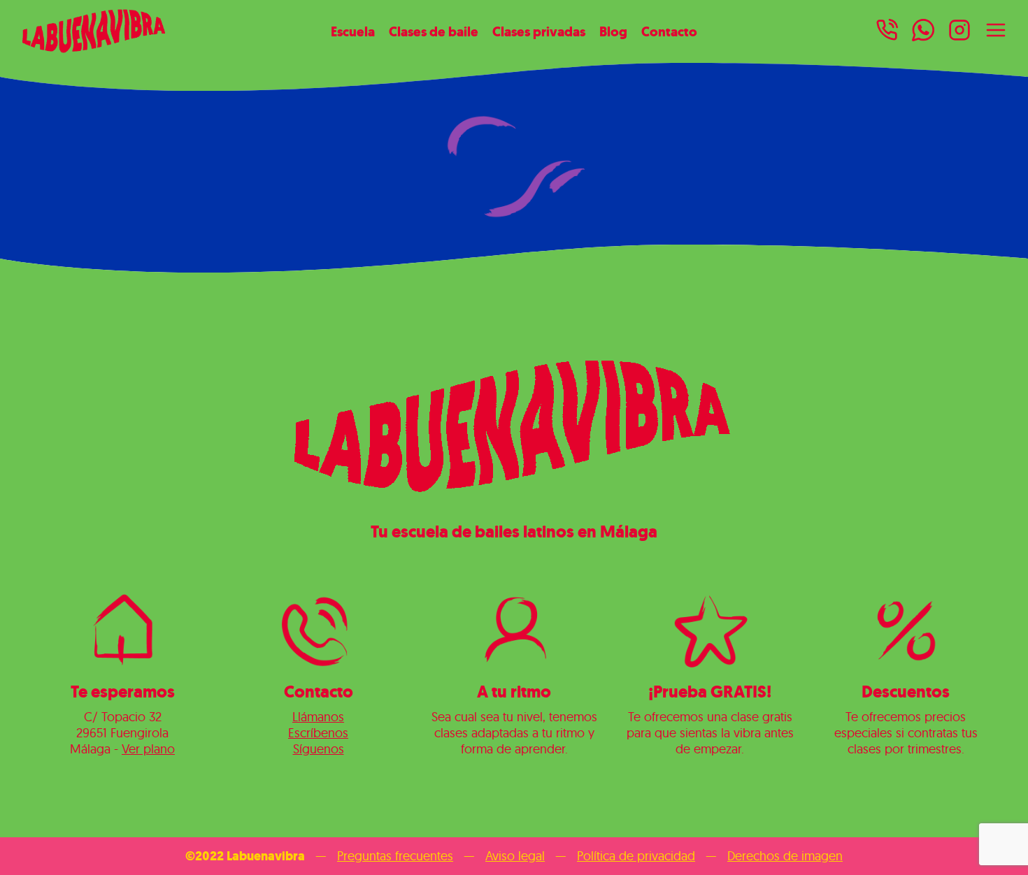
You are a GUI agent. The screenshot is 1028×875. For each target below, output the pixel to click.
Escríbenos (318, 733)
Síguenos (318, 749)
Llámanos (318, 717)
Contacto (669, 31)
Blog (613, 31)
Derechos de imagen (785, 856)
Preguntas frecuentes (395, 856)
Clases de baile (433, 31)
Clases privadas (538, 31)
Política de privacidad (636, 856)
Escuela (353, 31)
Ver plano (148, 749)
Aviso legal (515, 856)
